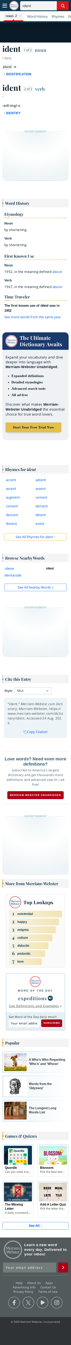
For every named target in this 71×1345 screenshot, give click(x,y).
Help (19, 1283)
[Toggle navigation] (4, 6)
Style (8, 691)
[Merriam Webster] (35, 981)
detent (41, 514)
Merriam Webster (13, 1250)
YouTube (42, 1303)
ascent (11, 488)
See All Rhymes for (34, 537)
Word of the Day (35, 990)
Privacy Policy (24, 1291)
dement (42, 506)
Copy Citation (37, 731)
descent (12, 514)
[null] (50, 998)
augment (13, 497)
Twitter (28, 1303)
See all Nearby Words (34, 587)
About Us (34, 1283)
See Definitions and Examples (34, 1006)
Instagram (57, 1303)
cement (41, 497)
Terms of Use (47, 1291)
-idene (9, 568)
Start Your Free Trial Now (33, 427)
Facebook (14, 1303)
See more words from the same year (32, 317)
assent (41, 488)
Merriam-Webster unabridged (35, 795)
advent (41, 480)
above (57, 271)
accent (11, 480)
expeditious (32, 998)
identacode (12, 575)
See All (34, 1226)
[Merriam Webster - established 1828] (14, 5)
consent (12, 506)
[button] (13, 16)
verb (40, 89)
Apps (50, 1283)
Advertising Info (25, 1287)
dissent (11, 523)
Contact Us (48, 1287)
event (40, 523)
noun (40, 50)
